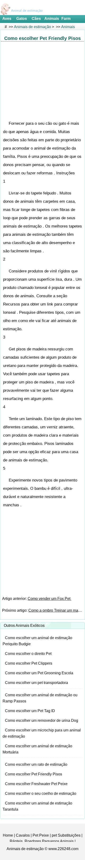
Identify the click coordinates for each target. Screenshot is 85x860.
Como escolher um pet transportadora (36, 683)
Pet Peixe (41, 835)
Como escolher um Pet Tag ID (30, 711)
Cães (36, 19)
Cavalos (23, 835)
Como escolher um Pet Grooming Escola (39, 673)
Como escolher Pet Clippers (28, 663)
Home (8, 835)
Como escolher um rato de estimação (36, 764)
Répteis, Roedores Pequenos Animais (42, 841)
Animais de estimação (32, 27)
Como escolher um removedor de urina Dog (41, 720)
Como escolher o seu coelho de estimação (40, 793)
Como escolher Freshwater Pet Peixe (36, 784)
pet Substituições (66, 835)
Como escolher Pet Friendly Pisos (33, 774)
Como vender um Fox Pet (49, 599)
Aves (6, 19)
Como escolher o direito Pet (28, 654)
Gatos (21, 19)
